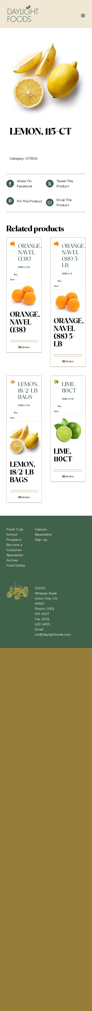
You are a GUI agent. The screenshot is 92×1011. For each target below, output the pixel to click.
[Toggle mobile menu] (83, 15)
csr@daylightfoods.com (53, 634)
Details (25, 347)
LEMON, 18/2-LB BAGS (23, 472)
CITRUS (31, 158)
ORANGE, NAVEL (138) (25, 322)
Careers (41, 529)
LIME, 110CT (63, 455)
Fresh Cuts (14, 529)
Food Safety (15, 565)
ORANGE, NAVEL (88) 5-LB (69, 332)
